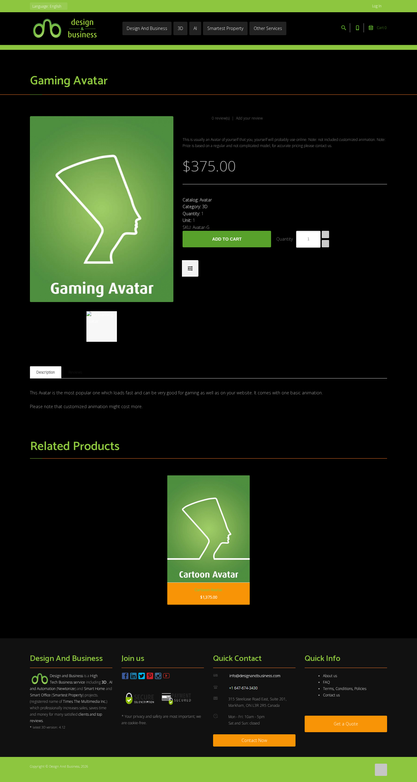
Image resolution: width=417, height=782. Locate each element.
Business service (72, 682)
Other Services (268, 28)
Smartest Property (225, 28)
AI (195, 28)
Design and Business (66, 675)
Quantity (284, 239)
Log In (377, 6)
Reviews (75, 372)
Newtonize (66, 688)
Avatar (206, 200)
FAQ (326, 682)
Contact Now (254, 740)
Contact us (331, 695)
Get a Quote (346, 724)
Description (45, 372)
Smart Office (40, 695)
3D (180, 28)
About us (330, 675)
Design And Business (147, 28)
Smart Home (94, 688)
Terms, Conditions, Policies (344, 688)
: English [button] (47, 6)
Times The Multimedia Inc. (84, 701)
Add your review (249, 118)
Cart (381, 27)
